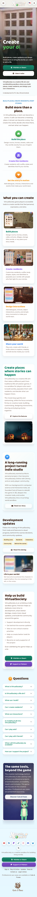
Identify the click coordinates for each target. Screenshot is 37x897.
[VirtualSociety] (18, 4)
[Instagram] (23, 843)
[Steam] (9, 843)
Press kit (29, 869)
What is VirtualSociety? (14, 687)
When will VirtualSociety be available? (15, 744)
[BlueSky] (33, 843)
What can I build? (11, 700)
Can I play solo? (11, 729)
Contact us (13, 872)
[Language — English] (30, 3)
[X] (18, 848)
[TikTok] (18, 843)
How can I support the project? (17, 751)
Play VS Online (14, 869)
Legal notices (22, 872)
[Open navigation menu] (3, 3)
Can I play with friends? (14, 736)
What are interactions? (14, 714)
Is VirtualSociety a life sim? (15, 693)
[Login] (34, 3)
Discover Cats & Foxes (18, 797)
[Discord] (28, 843)
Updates (23, 869)
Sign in (7, 869)
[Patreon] (14, 843)
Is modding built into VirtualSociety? (13, 722)
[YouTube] (4, 843)
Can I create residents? (14, 707)
